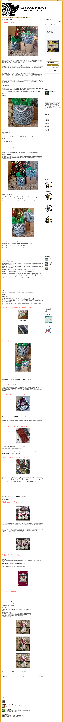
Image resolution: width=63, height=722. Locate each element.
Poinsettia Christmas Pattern (50, 263)
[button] (53, 46)
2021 (47, 119)
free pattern (30, 379)
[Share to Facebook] (23, 377)
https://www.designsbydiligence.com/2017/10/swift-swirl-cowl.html (13, 448)
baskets (6, 379)
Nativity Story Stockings (12, 502)
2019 (47, 122)
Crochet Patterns (17, 17)
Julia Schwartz (52, 91)
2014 (47, 129)
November (49, 115)
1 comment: (17, 377)
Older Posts (41, 676)
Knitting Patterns (23, 17)
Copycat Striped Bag (8, 709)
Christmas (6, 673)
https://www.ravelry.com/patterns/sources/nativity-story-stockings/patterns (14, 563)
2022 (47, 114)
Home (4, 17)
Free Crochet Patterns (48, 305)
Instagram (4, 95)
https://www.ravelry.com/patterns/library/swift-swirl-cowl (11, 453)
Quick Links (27, 17)
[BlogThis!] (22, 496)
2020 (47, 120)
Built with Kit (53, 70)
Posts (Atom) (25, 678)
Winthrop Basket (9, 22)
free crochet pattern (25, 379)
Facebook (4, 93)
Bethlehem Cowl (21, 523)
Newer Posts (5, 676)
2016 (47, 126)
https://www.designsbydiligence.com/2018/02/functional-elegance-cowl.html (14, 416)
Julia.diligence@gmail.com (6, 616)
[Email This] (21, 377)
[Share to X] (22, 377)
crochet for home (18, 379)
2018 (47, 123)
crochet (9, 379)
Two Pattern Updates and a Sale (14, 385)
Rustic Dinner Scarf (23, 320)
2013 (47, 130)
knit (18, 673)
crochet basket (13, 379)
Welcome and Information (10, 17)
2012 (47, 132)
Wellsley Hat (7, 714)
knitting (20, 673)
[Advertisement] (51, 81)
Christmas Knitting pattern (13, 673)
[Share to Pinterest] (24, 377)
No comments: (17, 496)
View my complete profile (49, 109)
